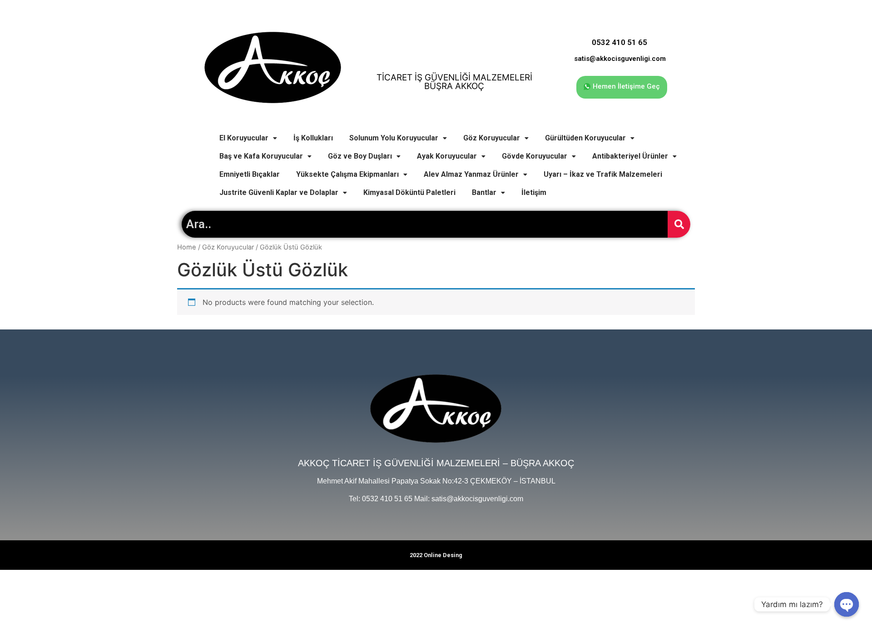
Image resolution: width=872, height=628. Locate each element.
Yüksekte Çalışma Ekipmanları (347, 174)
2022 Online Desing (436, 555)
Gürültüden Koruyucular (585, 138)
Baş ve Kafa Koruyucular (261, 156)
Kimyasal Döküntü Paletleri (409, 192)
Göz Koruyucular (491, 138)
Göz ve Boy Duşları (360, 156)
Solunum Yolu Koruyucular (393, 138)
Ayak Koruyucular (447, 156)
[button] (621, 87)
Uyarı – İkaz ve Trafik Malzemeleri (603, 174)
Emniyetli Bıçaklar (249, 174)
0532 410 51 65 (619, 42)
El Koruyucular (243, 138)
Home (186, 247)
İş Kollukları (313, 138)
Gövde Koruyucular (534, 156)
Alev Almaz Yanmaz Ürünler (471, 174)
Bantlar (484, 192)
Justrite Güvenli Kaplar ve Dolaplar (278, 192)
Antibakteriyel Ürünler (630, 156)
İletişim (533, 192)
